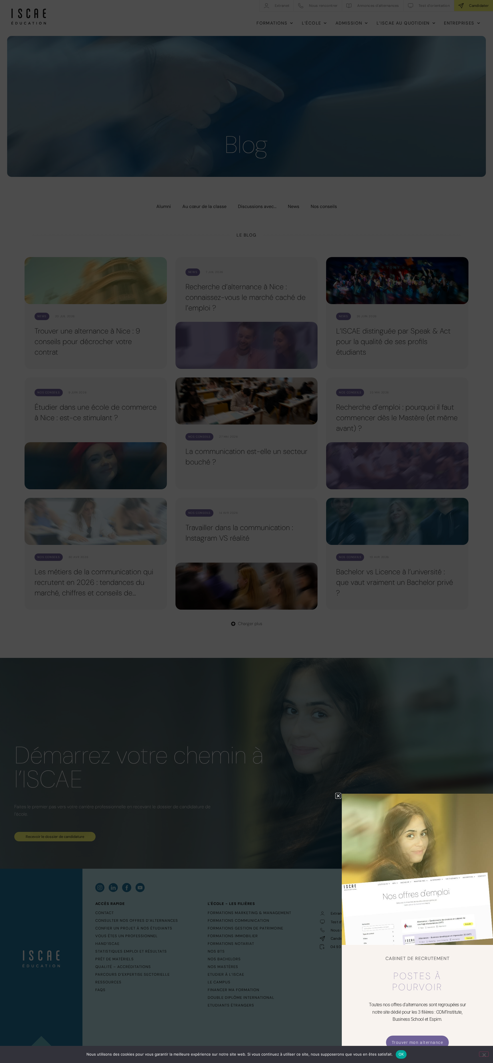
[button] (338, 796)
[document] (246, 531)
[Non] (484, 1054)
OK (401, 1054)
